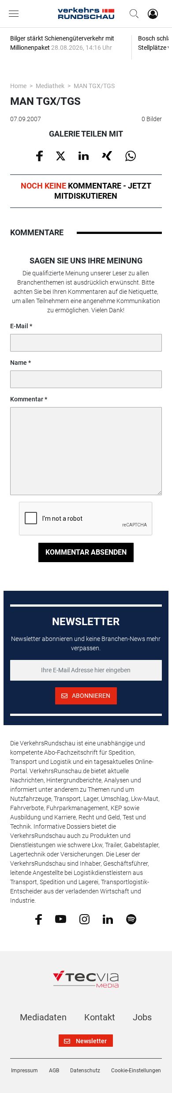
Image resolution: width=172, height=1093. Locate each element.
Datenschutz (85, 1070)
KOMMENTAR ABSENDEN (86, 552)
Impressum (24, 1070)
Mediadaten (43, 1017)
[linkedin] (108, 918)
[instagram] (84, 918)
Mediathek (50, 85)
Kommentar (26, 399)
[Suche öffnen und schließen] (131, 13)
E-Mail (19, 326)
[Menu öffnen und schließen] (16, 13)
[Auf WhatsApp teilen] (130, 155)
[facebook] (38, 918)
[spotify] (131, 918)
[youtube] (60, 918)
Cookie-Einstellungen (136, 1070)
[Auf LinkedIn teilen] (84, 155)
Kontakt (99, 1017)
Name (18, 362)
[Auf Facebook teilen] (39, 155)
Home (18, 85)
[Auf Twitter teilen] (60, 155)
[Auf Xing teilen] (107, 155)
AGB (54, 1070)
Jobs (142, 1017)
